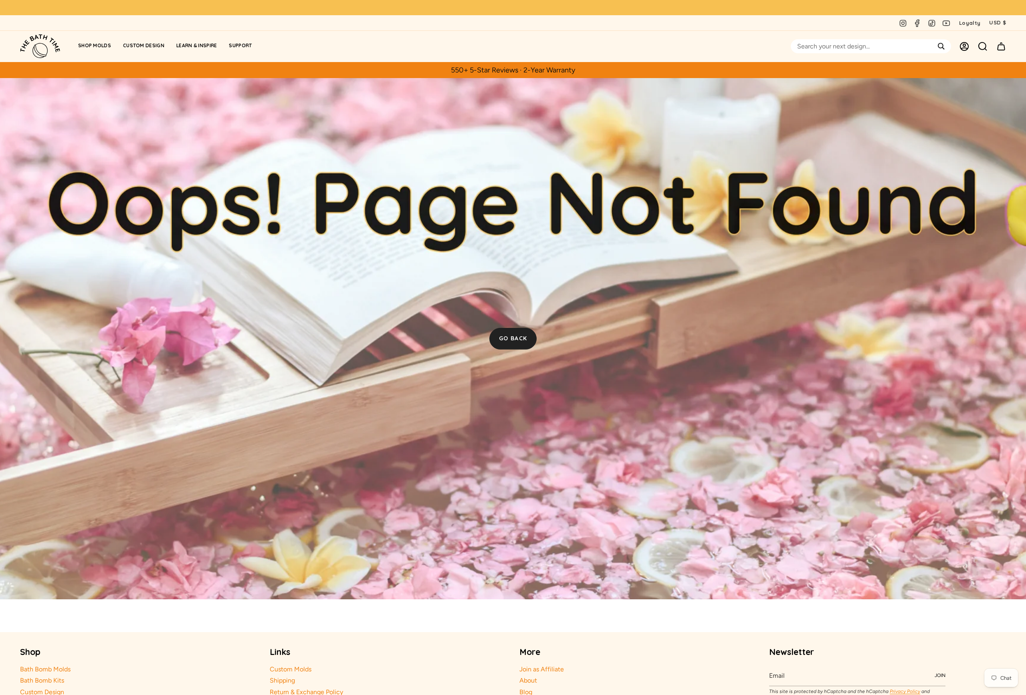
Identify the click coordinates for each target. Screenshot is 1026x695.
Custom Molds (290, 669)
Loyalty (969, 23)
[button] (94, 46)
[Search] (941, 46)
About (528, 680)
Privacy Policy (905, 691)
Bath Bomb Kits (42, 680)
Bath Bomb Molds (45, 669)
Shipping (282, 680)
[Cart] (1001, 46)
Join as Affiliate (541, 669)
